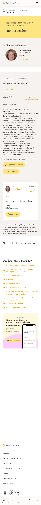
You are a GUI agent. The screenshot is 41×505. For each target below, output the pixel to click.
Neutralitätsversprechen (12, 458)
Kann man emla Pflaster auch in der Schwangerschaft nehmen (19, 270)
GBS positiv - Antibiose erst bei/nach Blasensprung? (19, 298)
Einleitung (9, 279)
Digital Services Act (10, 478)
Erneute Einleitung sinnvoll (15, 308)
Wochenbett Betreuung (14, 303)
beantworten (12, 171)
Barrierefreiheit (9, 483)
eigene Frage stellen (15, 165)
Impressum (7, 453)
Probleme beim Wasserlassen (16, 287)
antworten (14, 214)
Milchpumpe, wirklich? (14, 283)
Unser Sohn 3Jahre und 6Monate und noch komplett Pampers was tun (21, 293)
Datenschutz (7, 473)
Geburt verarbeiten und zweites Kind (19, 265)
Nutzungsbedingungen (11, 468)
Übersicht (9, 89)
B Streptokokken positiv (14, 275)
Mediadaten (7, 463)
